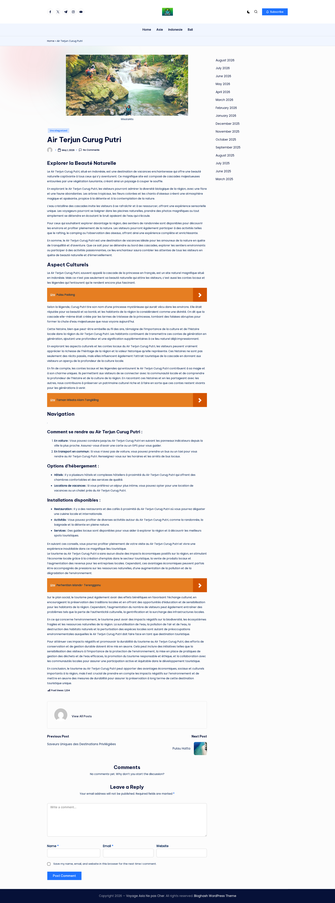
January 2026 (226, 116)
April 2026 (223, 92)
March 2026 (224, 100)
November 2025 (227, 131)
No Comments (91, 150)
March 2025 (224, 179)
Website (162, 846)
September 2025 (228, 147)
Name (53, 846)
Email (108, 846)
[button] (275, 12)
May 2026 (223, 84)
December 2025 (228, 124)
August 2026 (225, 60)
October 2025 (226, 139)
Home (50, 41)
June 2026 (223, 76)
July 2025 (223, 163)
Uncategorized (58, 130)
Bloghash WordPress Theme (215, 896)
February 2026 (226, 108)
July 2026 (223, 68)
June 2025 (223, 171)
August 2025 (225, 155)
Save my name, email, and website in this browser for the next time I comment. (105, 864)
